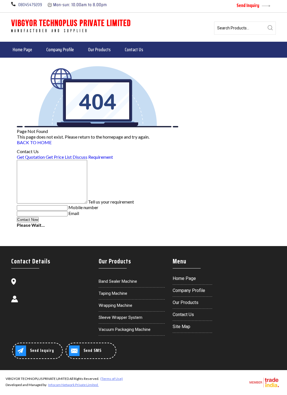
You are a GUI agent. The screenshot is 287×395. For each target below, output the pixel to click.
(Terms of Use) (111, 379)
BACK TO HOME (34, 142)
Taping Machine (113, 293)
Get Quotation (31, 157)
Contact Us (134, 49)
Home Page (22, 49)
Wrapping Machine (115, 305)
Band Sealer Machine (118, 281)
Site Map (181, 326)
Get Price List (59, 157)
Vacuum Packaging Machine (125, 329)
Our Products (99, 49)
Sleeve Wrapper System (120, 317)
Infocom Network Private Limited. (73, 385)
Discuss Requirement (93, 157)
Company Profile (60, 49)
